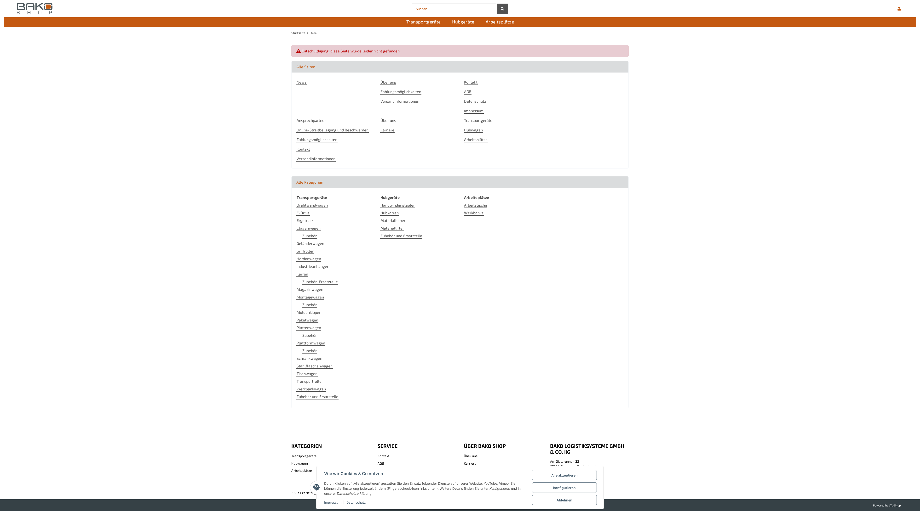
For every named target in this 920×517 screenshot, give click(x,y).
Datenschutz (356, 502)
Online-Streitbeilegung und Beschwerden (332, 130)
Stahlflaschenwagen (315, 366)
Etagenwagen (309, 228)
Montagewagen (310, 297)
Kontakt (470, 82)
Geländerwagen (310, 243)
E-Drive (303, 212)
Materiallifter (392, 228)
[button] (899, 8)
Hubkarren (389, 212)
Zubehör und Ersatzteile (317, 396)
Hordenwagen (309, 258)
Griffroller (305, 251)
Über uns (388, 82)
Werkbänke (474, 212)
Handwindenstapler (397, 205)
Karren (302, 274)
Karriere (387, 130)
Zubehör (309, 235)
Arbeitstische (475, 205)
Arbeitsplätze (476, 139)
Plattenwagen (309, 327)
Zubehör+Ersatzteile (320, 281)
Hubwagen (473, 130)
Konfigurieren (564, 488)
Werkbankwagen (311, 389)
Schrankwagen (309, 358)
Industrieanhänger (312, 266)
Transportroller (310, 381)
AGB (467, 91)
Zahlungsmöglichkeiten (400, 91)
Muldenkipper (309, 312)
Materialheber (392, 220)
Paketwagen (307, 320)
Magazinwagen (310, 289)
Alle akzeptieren (564, 475)
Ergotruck (305, 220)
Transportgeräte (478, 120)
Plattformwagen (311, 343)
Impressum (332, 502)
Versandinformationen (399, 101)
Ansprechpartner (311, 120)
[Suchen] (502, 9)
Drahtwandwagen (312, 205)
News (301, 82)
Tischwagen (307, 373)
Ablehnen (564, 500)
